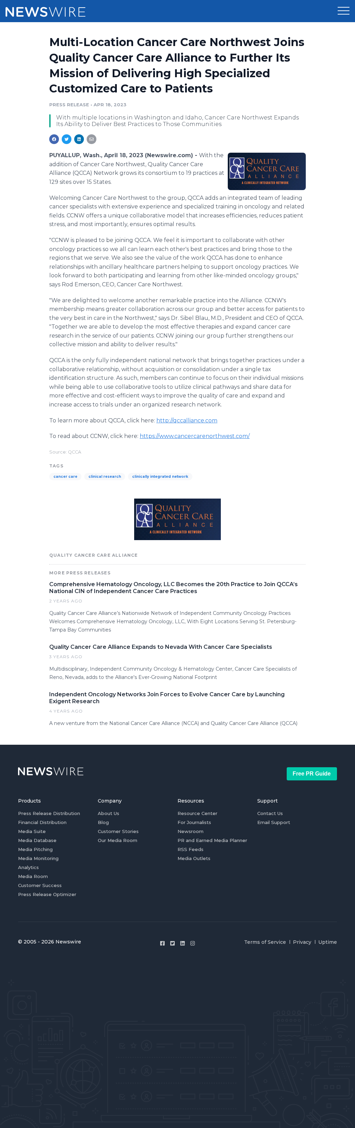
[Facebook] (162, 943)
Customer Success (40, 885)
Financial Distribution (42, 822)
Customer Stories (118, 831)
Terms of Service (265, 942)
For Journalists (194, 822)
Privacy (302, 942)
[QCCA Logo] (267, 171)
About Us (108, 813)
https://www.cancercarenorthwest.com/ (195, 436)
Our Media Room (117, 840)
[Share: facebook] (54, 139)
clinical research (104, 476)
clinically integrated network (160, 476)
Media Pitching (35, 849)
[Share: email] (91, 139)
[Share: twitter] (66, 139)
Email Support (273, 822)
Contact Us (270, 813)
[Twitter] (172, 943)
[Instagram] (192, 943)
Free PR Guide (312, 774)
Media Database (37, 840)
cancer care (65, 476)
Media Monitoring (38, 858)
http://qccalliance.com (186, 420)
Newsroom (191, 831)
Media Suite (32, 831)
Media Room (33, 876)
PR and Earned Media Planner (212, 840)
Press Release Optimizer (47, 894)
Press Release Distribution (49, 813)
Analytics (28, 867)
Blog (103, 822)
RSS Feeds (191, 849)
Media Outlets (194, 858)
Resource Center (197, 813)
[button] (343, 11)
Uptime (327, 942)
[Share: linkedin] (79, 139)
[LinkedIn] (182, 943)
